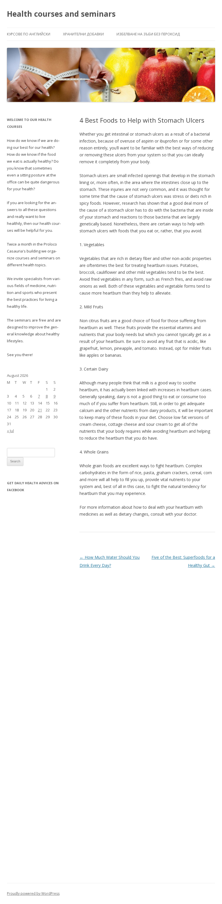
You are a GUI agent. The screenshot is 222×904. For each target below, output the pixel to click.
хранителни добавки (83, 34)
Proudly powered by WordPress (33, 893)
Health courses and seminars (61, 14)
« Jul (10, 430)
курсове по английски (28, 34)
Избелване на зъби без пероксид (148, 34)
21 (40, 410)
